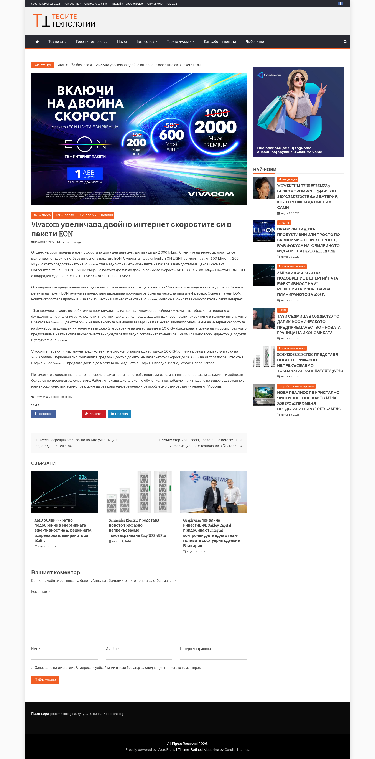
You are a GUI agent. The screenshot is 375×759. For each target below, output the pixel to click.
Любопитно (255, 41)
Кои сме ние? (72, 3)
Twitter (70, 413)
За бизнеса (42, 215)
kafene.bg (115, 713)
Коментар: (40, 591)
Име (36, 648)
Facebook (44, 413)
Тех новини (57, 41)
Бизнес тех (145, 41)
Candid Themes (237, 749)
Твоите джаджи (179, 41)
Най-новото (64, 215)
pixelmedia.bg (60, 713)
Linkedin (121, 413)
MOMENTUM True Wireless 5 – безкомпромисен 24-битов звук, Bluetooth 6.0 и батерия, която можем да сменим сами (307, 196)
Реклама (171, 3)
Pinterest (95, 413)
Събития (284, 222)
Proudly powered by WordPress (150, 749)
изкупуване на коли (89, 713)
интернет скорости (60, 396)
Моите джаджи (288, 179)
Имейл (112, 648)
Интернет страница (195, 648)
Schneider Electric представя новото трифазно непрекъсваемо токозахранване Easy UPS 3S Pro (137, 528)
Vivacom (42, 396)
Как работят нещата (220, 41)
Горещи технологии (92, 41)
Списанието (155, 3)
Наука (122, 41)
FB (340, 3)
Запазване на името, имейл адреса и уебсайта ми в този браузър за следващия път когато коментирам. (118, 667)
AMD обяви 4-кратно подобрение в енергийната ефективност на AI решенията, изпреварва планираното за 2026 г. (63, 530)
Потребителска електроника (296, 386)
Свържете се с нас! (96, 3)
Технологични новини (95, 215)
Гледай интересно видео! (127, 3)
